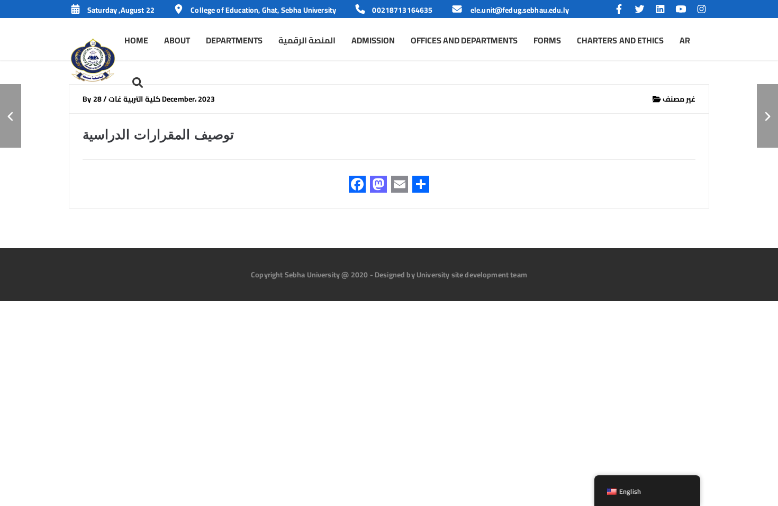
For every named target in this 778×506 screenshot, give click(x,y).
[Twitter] (642, 10)
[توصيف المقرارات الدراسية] (10, 116)
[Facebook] (621, 10)
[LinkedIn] (663, 10)
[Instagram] (701, 10)
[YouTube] (683, 10)
